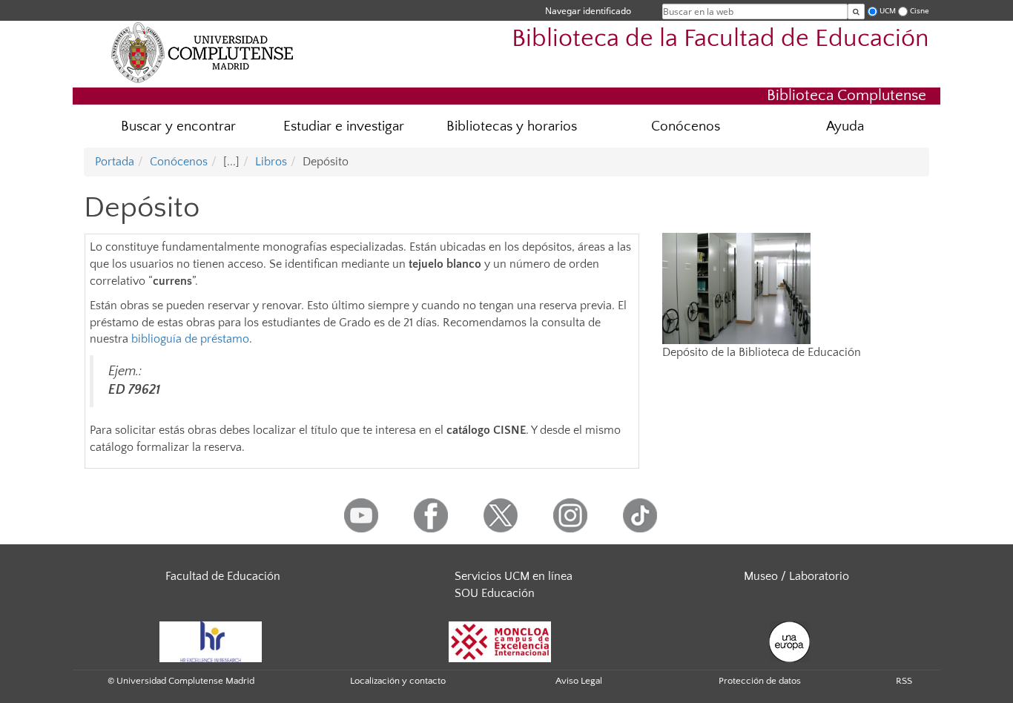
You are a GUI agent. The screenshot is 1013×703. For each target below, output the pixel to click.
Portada (114, 161)
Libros (271, 161)
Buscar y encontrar (178, 126)
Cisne (919, 11)
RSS (904, 681)
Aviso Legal (578, 681)
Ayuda (845, 126)
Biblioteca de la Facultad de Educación (720, 39)
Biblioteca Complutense (846, 95)
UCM (888, 11)
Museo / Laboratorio (796, 576)
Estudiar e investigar (343, 126)
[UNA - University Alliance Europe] (789, 640)
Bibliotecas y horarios (511, 126)
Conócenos (685, 126)
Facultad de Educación (222, 576)
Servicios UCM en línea (514, 576)
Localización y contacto (398, 681)
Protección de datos (760, 681)
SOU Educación (495, 593)
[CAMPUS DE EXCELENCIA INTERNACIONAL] (500, 640)
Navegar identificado (588, 10)
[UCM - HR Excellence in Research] (210, 640)
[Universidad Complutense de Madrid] (202, 52)
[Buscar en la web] (856, 11)
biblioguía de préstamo (190, 339)
